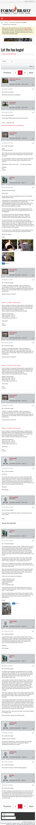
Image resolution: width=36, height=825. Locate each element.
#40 (33, 541)
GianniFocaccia (15, 79)
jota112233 (13, 133)
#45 (33, 785)
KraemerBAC (14, 497)
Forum (6, 22)
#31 (33, 89)
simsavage (13, 458)
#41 (33, 631)
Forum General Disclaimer (9, 54)
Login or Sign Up (29, 1)
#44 (33, 762)
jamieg (12, 775)
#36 (33, 342)
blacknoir (13, 102)
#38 (33, 468)
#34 (33, 187)
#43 (33, 733)
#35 (33, 280)
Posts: (23, 84)
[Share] (33, 84)
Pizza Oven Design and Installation (18, 22)
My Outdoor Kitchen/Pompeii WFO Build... (13, 125)
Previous (7, 73)
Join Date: (12, 84)
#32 (33, 112)
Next (31, 73)
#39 (33, 507)
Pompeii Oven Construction (9, 24)
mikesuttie (13, 723)
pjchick (12, 177)
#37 (33, 405)
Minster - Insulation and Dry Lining (11, 302)
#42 (33, 666)
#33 (33, 143)
